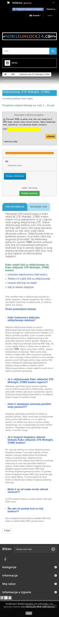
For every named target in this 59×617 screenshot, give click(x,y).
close (28, 613)
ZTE (13, 74)
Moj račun (9, 584)
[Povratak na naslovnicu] (5, 74)
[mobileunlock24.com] (29, 36)
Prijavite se (51, 9)
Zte (6, 161)
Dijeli (7, 530)
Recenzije (38, 206)
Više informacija (14, 206)
